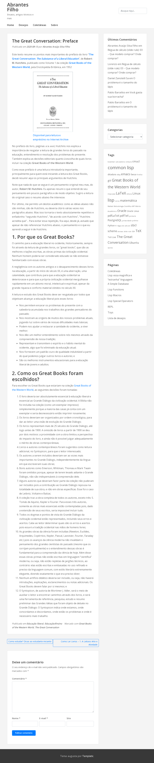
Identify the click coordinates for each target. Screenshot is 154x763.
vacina (110, 248)
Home (10, 25)
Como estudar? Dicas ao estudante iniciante (29, 641)
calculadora (120, 162)
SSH (133, 231)
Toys (110, 312)
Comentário (19, 678)
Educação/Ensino (53, 623)
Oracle (121, 211)
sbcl (133, 225)
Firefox (139, 175)
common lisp (121, 168)
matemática (128, 200)
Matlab (110, 206)
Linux (136, 193)
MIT (133, 206)
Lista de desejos (117, 318)
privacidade (127, 221)
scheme (112, 231)
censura (128, 162)
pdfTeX (124, 215)
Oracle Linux (133, 211)
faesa (133, 174)
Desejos (23, 25)
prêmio (135, 221)
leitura (129, 194)
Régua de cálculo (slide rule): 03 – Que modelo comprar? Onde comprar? (125, 54)
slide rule (127, 231)
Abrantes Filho (17, 7)
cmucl (136, 161)
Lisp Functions (116, 289)
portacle (132, 216)
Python (111, 225)
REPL (110, 306)
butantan (111, 162)
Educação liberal (35, 623)
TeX (138, 230)
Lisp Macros (114, 295)
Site (69, 718)
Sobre (54, 25)
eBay (118, 175)
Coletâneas (39, 25)
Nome (16, 718)
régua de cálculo (123, 226)
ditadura (112, 174)
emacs (125, 174)
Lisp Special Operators (120, 301)
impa (110, 194)
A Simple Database (118, 283)
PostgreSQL (115, 220)
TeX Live (112, 237)
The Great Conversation (47, 627)
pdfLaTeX (113, 215)
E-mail (43, 718)
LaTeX (121, 193)
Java (113, 194)
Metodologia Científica (122, 206)
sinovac (120, 231)
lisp (111, 200)
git (109, 180)
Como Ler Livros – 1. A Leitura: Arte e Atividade (79, 643)
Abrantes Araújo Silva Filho (56, 46)
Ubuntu (134, 242)
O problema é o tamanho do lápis (122, 82)
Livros (117, 201)
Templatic (87, 756)
